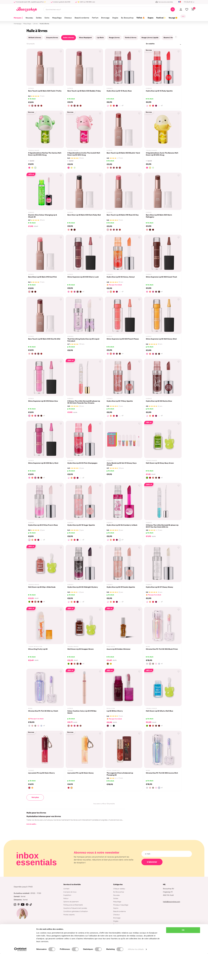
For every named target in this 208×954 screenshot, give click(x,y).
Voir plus (35, 797)
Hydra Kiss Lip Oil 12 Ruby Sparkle (159, 91)
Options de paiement (71, 902)
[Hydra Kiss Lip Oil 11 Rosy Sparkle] (123, 377)
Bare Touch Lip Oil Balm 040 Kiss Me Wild (44, 339)
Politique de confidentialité (73, 905)
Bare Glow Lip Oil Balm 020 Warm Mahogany (159, 216)
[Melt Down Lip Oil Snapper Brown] (84, 625)
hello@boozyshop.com (171, 902)
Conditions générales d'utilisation (75, 911)
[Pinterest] (19, 904)
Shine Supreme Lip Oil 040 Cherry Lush (83, 277)
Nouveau (29, 18)
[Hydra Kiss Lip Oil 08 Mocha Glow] (163, 377)
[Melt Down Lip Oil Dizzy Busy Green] (163, 439)
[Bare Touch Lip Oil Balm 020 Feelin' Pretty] (45, 67)
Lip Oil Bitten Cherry (115, 711)
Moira (148, 646)
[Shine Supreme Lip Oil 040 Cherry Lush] (84, 253)
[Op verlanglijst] (61, 51)
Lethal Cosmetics (113, 770)
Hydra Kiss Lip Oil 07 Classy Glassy (159, 587)
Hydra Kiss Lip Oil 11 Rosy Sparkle (120, 401)
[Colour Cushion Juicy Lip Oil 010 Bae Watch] (84, 687)
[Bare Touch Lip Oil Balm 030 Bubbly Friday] (84, 67)
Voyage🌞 (173, 18)
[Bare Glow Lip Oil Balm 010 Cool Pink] (45, 253)
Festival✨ (161, 18)
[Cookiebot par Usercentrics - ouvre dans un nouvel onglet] (20, 949)
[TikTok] (31, 904)
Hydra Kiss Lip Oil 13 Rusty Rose (119, 91)
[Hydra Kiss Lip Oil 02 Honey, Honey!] (123, 253)
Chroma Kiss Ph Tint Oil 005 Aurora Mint (162, 773)
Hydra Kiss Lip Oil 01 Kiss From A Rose (43, 525)
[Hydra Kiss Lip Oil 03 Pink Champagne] (84, 439)
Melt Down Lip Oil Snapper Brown (80, 649)
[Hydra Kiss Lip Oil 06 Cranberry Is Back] (123, 501)
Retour (65, 898)
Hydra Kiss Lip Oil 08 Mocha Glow (159, 401)
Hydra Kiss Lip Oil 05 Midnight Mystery (82, 587)
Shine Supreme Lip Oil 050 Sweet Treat (161, 277)
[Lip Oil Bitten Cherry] (123, 687)
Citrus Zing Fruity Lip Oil (38, 649)
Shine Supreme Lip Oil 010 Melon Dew (43, 401)
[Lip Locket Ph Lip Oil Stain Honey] (84, 749)
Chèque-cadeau (119, 889)
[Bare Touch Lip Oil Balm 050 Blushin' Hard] (123, 129)
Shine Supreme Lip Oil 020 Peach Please (123, 339)
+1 (83, 291)
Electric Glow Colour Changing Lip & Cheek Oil (42, 216)
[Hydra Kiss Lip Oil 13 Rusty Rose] (123, 67)
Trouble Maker (33, 150)
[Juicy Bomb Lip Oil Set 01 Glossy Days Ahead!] (123, 439)
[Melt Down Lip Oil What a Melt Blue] (163, 687)
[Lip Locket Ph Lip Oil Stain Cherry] (45, 749)
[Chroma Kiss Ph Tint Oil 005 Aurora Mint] (163, 749)
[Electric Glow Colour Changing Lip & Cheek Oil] (45, 191)
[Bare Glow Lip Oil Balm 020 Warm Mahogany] (163, 191)
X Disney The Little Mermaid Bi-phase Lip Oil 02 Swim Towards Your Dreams (83, 402)
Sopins (115, 908)
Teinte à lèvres (130, 37)
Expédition (67, 895)
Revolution (111, 708)
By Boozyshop (127, 18)
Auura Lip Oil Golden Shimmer (118, 649)
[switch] (75, 949)
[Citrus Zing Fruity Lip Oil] (45, 625)
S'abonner (152, 862)
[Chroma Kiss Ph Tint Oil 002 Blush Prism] (163, 625)
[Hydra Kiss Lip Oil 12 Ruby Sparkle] (163, 67)
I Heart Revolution (35, 646)
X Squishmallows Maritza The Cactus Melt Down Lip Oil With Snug (44, 154)
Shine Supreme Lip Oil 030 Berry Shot (43, 463)
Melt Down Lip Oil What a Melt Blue (159, 711)
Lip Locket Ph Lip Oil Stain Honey (80, 773)
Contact (66, 889)
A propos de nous (69, 892)
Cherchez (173, 9)
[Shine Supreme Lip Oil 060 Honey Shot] (163, 315)
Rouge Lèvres (114, 37)
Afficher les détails (136, 949)
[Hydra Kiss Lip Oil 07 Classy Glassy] (163, 563)
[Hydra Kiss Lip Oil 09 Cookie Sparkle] (123, 563)
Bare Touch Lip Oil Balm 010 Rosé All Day (123, 215)
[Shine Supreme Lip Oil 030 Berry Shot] (45, 439)
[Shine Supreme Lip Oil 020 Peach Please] (123, 315)
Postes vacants (69, 915)
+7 (122, 105)
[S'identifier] (180, 9)
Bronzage (105, 18)
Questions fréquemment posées (75, 908)
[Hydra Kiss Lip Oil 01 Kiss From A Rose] (45, 501)
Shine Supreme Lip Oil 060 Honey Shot (161, 339)
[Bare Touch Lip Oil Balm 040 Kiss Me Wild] (45, 315)
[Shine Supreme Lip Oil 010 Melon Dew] (45, 377)
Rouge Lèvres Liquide (150, 37)
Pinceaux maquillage (120, 905)
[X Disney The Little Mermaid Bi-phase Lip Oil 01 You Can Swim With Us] (163, 501)
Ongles (115, 18)
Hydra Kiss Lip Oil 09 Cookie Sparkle (121, 587)
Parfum (95, 18)
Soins (47, 18)
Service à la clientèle (72, 884)
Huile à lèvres (68, 37)
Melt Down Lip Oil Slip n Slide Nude (41, 587)
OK (183, 930)
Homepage (17, 24)
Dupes (150, 18)
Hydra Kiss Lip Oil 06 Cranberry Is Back (122, 525)
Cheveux (68, 18)
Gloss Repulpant (85, 37)
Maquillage (57, 18)
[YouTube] (22, 904)
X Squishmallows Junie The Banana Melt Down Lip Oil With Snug (162, 154)
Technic (31, 770)
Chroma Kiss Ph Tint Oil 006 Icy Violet (43, 711)
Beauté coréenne (82, 18)
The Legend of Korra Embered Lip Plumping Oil (120, 774)
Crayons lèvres (52, 37)
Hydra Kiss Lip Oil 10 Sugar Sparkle (81, 525)
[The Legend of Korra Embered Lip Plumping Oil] (123, 749)
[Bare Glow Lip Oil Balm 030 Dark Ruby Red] (84, 191)
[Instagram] (15, 904)
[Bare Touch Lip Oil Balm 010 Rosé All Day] (123, 191)
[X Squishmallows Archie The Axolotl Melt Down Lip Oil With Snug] (84, 129)
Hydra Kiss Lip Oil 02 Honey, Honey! (121, 277)
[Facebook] (27, 904)
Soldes (39, 18)
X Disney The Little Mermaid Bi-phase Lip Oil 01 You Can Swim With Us (162, 526)
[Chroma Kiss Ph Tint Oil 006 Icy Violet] (45, 687)
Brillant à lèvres (35, 37)
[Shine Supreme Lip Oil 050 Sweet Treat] (163, 253)
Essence (110, 88)
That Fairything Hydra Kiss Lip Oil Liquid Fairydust (83, 340)
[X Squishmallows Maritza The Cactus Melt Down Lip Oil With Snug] (45, 129)
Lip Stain (100, 37)
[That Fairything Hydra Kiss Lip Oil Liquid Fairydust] (84, 315)
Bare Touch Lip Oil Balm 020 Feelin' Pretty (45, 91)
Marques (18, 18)
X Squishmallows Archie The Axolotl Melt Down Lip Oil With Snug (83, 154)
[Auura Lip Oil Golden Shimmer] (123, 625)
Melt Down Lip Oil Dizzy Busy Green (160, 463)
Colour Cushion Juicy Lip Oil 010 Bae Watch (81, 712)
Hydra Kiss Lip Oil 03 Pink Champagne (82, 463)
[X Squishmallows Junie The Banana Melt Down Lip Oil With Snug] (163, 129)
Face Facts (111, 646)
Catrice (31, 88)
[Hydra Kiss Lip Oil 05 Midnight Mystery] (84, 563)
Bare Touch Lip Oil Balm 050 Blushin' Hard (123, 153)
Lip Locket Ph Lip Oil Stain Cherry (41, 773)
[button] (29, 106)
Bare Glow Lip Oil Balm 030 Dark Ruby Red (84, 215)
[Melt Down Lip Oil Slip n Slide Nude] (45, 563)
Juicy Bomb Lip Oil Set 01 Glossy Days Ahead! (121, 464)
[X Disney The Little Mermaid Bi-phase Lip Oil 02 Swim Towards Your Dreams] (84, 377)
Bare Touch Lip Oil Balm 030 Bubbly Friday (84, 91)
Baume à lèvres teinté (172, 37)
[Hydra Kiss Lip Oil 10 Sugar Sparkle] (84, 501)
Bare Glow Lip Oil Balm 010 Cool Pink (42, 277)
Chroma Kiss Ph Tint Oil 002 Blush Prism (162, 649)
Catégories (118, 884)
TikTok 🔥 (140, 18)
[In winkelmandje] (59, 81)
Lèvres (35, 24)
